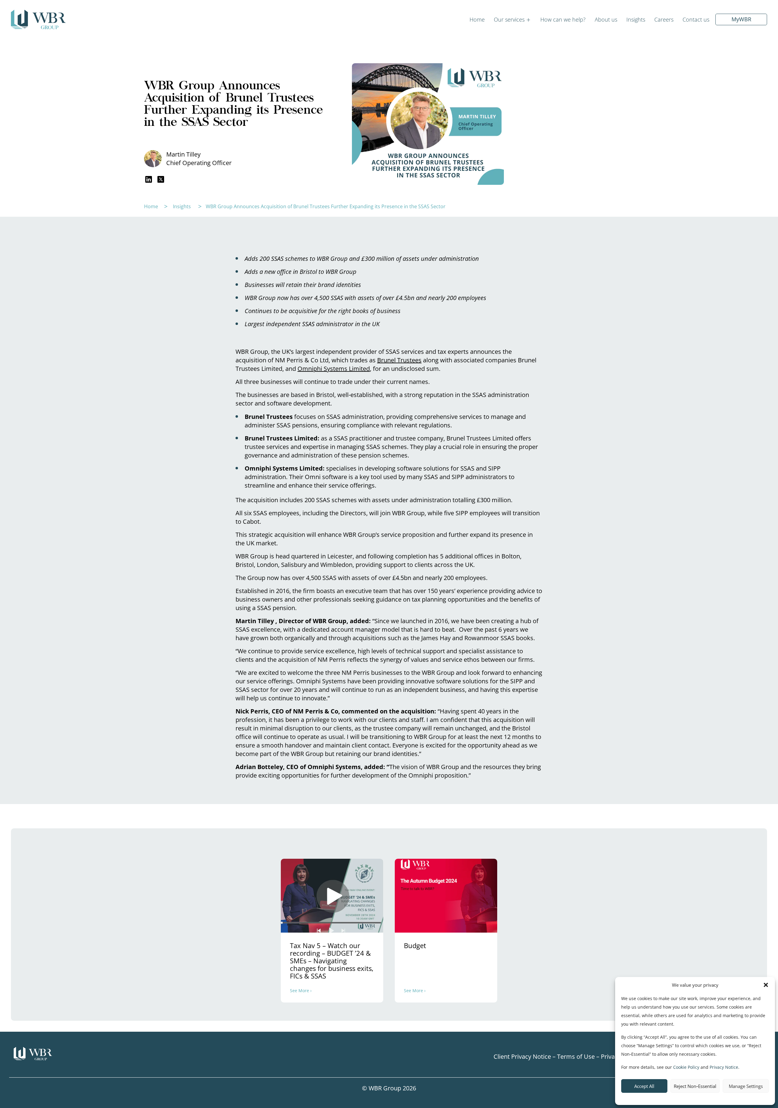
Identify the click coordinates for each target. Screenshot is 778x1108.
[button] (766, 985)
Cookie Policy (686, 1067)
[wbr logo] (104, 1054)
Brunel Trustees (399, 360)
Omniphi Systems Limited (334, 368)
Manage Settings (746, 1086)
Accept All (644, 1086)
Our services (509, 19)
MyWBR (741, 19)
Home (477, 19)
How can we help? (563, 19)
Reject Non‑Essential (695, 1086)
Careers (663, 19)
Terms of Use (576, 1056)
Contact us (696, 19)
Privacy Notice (724, 1067)
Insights (635, 19)
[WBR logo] (38, 19)
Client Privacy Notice (522, 1056)
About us (606, 19)
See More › (301, 990)
